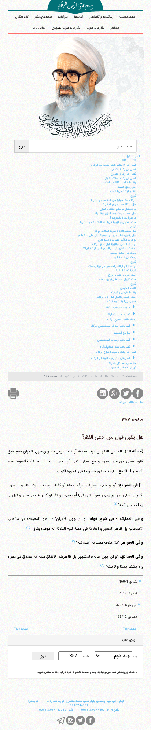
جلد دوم (70, 376)
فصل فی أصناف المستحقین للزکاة (110, 326)
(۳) (73, 541)
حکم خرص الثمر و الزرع (122, 275)
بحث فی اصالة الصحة (123, 253)
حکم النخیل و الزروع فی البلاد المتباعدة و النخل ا (108, 222)
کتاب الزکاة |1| (126, 160)
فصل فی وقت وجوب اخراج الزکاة (116, 352)
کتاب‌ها (78, 17)
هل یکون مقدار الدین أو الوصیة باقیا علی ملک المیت (105, 235)
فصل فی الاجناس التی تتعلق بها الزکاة (113, 165)
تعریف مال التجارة (119, 314)
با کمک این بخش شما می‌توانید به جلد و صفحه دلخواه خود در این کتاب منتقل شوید (87, 672)
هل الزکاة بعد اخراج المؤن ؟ (119, 204)
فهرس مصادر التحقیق (123, 368)
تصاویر (114, 28)
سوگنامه (63, 17)
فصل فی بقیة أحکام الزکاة (115, 347)
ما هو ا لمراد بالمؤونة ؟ (123, 218)
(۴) (102, 565)
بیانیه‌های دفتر (43, 17)
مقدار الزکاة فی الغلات (123, 191)
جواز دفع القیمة (127, 187)
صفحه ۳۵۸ (21, 629)
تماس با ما (38, 28)
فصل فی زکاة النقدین (123, 174)
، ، (85, 701)
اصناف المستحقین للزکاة (121, 320)
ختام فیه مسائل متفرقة (122, 363)
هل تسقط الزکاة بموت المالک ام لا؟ (115, 231)
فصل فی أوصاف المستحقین (113, 340)
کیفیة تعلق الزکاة (126, 270)
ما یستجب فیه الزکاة (117, 307)
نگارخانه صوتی (95, 28)
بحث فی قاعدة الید (125, 257)
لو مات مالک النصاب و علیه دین (117, 240)
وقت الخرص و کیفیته (123, 292)
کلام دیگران (22, 17)
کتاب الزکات (89, 376)
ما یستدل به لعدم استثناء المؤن (118, 209)
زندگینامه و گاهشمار (101, 17)
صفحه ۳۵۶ (130, 629)
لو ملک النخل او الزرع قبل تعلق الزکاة (114, 244)
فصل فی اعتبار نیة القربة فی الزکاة (110, 358)
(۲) (28, 527)
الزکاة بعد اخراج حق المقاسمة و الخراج (113, 200)
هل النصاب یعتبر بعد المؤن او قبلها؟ (115, 213)
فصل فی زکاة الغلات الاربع (120, 178)
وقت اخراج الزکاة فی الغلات (119, 182)
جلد (134, 656)
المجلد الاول (133, 156)
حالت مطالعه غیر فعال (130, 402)
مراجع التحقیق (121, 333)
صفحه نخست (127, 17)
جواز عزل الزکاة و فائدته (121, 301)
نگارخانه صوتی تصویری (66, 28)
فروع (133, 196)
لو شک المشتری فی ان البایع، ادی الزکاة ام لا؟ (109, 248)
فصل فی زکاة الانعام (124, 169)
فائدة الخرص (128, 288)
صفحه (86, 656)
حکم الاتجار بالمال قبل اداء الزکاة (116, 297)
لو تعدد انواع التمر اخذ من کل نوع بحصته (112, 266)
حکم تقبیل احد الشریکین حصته (117, 279)
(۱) (115, 504)
